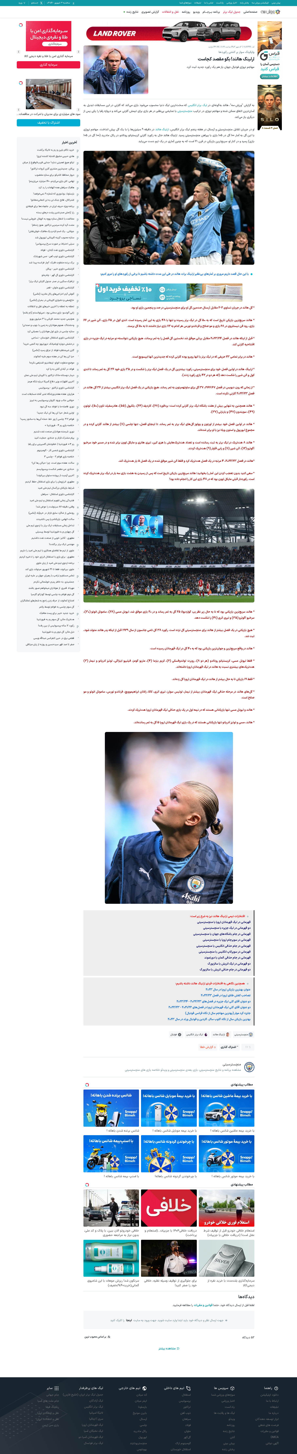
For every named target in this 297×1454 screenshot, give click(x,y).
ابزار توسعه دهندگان (267, 1419)
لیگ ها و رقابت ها (224, 1413)
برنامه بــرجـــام (211, 12)
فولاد (188, 1425)
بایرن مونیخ (140, 1413)
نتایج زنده (132, 12)
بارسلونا (142, 1407)
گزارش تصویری (150, 12)
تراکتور (187, 1407)
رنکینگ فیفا (52, 1407)
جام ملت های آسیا (48, 1401)
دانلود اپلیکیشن (269, 1395)
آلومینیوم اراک (183, 1443)
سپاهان (186, 1419)
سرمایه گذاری (48, 64)
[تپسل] (97, 285)
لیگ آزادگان (96, 1401)
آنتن (232, 1437)
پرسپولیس (185, 1401)
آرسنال (143, 1419)
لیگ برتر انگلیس (197, 105)
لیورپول (142, 1437)
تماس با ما (208, 3)
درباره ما (274, 1413)
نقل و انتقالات (170, 12)
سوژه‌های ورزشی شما (223, 1395)
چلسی (143, 1425)
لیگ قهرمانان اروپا (92, 1425)
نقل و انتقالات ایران (47, 1419)
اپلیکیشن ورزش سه (260, 3)
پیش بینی (276, 3)
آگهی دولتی (272, 1443)
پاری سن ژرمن (50, 1425)
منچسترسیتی (184, 111)
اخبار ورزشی (231, 3)
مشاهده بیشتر (167, 1349)
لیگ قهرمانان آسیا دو (91, 1437)
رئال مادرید (140, 1431)
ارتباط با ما (272, 1401)
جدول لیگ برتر (231, 12)
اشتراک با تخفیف (48, 122)
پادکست (219, 3)
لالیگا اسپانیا (96, 1413)
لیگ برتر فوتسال (93, 1443)
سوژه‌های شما (185, 3)
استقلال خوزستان (181, 1449)
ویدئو (232, 1419)
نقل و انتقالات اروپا (48, 1413)
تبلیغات (197, 3)
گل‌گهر (187, 1437)
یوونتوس (142, 1449)
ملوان (187, 1431)
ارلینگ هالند (162, 129)
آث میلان (141, 1395)
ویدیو (196, 12)
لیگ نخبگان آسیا (93, 1431)
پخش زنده (244, 3)
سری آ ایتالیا (96, 1419)
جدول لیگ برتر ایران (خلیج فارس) (83, 1395)
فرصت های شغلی (268, 1425)
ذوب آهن (185, 1413)
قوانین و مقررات (203, 1305)
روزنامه (186, 12)
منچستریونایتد (138, 1443)
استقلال (186, 1395)
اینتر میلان (141, 1401)
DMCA (275, 1437)
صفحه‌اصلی (250, 12)
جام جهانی (52, 1395)
